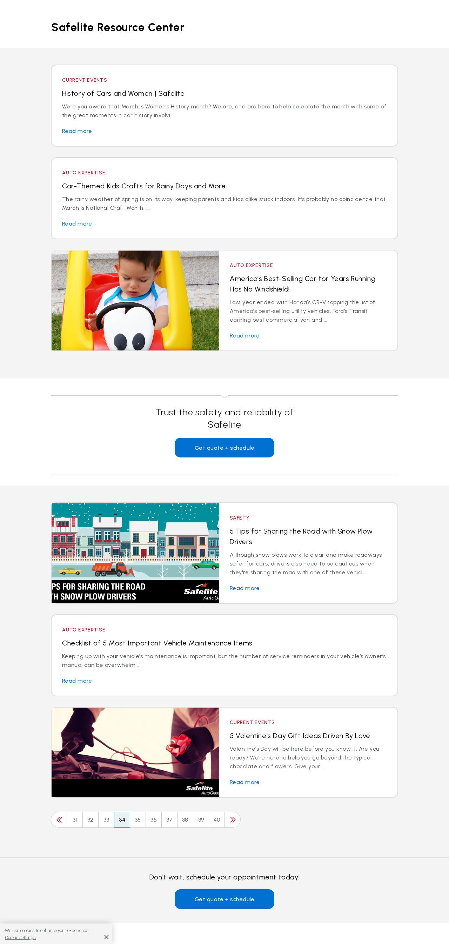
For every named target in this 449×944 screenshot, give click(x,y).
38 (185, 819)
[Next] (232, 820)
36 (153, 819)
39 (201, 819)
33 (106, 819)
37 (169, 819)
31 (75, 819)
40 (217, 819)
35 (138, 819)
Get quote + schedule (225, 447)
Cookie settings (20, 937)
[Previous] (59, 820)
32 (90, 819)
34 (122, 819)
